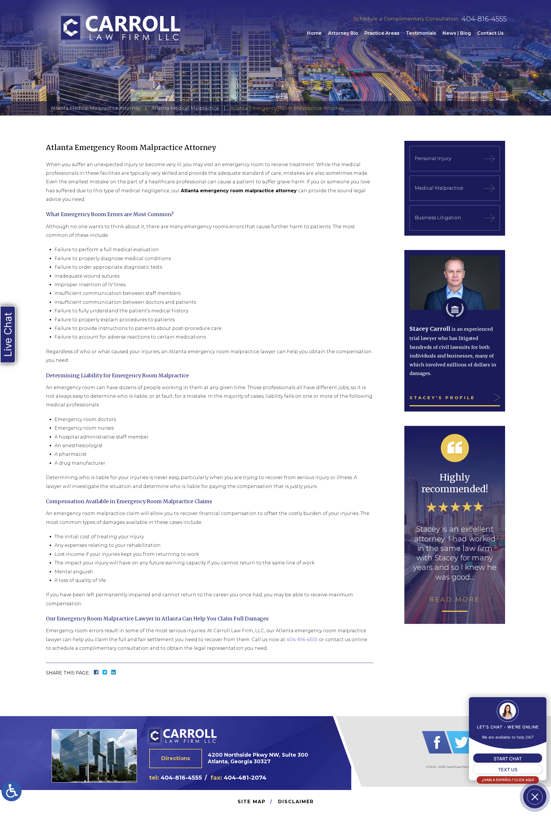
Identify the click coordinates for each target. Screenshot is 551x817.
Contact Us (490, 33)
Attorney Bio (343, 33)
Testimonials (421, 33)
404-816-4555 (484, 19)
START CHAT (508, 759)
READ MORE (454, 599)
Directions (175, 758)
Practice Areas (381, 33)
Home (314, 33)
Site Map (251, 801)
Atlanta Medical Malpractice (185, 108)
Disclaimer (296, 801)
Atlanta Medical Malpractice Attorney (95, 108)
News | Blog (457, 33)
